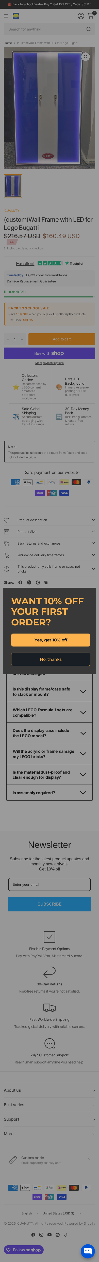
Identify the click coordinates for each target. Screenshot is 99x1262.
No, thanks (51, 659)
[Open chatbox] (88, 1251)
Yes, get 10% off (51, 640)
